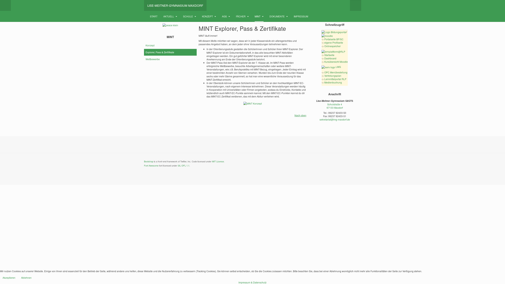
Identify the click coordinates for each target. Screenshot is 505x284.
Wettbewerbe (153, 59)
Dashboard (330, 58)
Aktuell (169, 16)
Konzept (207, 16)
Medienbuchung (333, 82)
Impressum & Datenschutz (252, 282)
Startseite (329, 55)
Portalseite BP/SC (333, 39)
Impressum (301, 16)
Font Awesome (151, 165)
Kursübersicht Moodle (336, 61)
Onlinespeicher (332, 46)
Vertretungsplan (332, 75)
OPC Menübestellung (335, 72)
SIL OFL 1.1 (183, 165)
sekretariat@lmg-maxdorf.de (335, 119)
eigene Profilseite (333, 42)
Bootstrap (148, 161)
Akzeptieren (9, 277)
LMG (338, 66)
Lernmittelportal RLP (335, 79)
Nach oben (300, 115)
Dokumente (277, 16)
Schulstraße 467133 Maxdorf (335, 106)
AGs (224, 16)
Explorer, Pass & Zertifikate (160, 52)
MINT (258, 16)
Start (153, 16)
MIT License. (218, 161)
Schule (188, 16)
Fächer (241, 16)
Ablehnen (26, 277)
